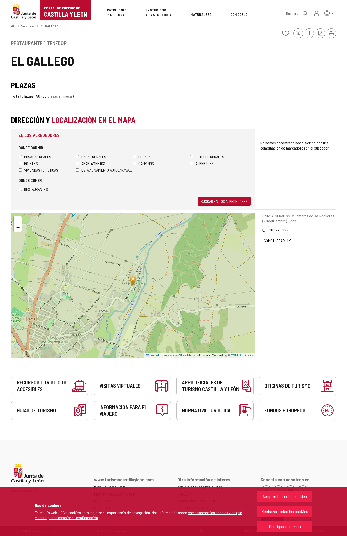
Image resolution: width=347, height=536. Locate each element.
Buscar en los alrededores (224, 201)
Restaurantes (36, 189)
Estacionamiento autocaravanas (107, 170)
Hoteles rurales (210, 156)
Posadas (145, 156)
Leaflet (154, 355)
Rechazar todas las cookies (284, 511)
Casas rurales (93, 156)
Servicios (28, 26)
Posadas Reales (37, 156)
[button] (328, 13)
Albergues (205, 163)
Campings (146, 163)
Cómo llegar (275, 240)
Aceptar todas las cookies (285, 496)
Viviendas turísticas (41, 170)
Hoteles (31, 163)
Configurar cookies (285, 526)
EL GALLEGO (50, 26)
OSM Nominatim (242, 355)
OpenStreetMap (182, 355)
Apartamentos (93, 163)
